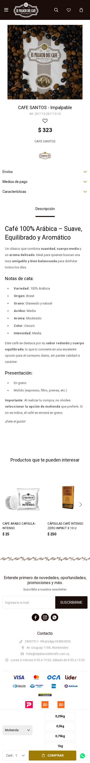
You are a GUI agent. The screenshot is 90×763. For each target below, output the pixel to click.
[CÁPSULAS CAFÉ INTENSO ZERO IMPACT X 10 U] (68, 498)
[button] (56, 10)
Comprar (56, 755)
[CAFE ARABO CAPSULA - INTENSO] (22, 498)
